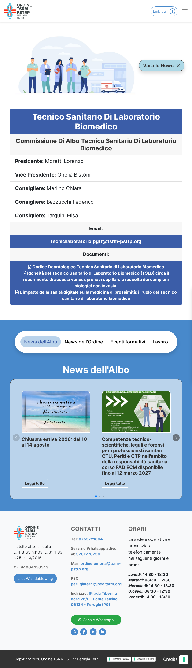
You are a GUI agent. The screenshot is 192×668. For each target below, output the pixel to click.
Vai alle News (159, 65)
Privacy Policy (120, 659)
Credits (170, 659)
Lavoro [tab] (160, 342)
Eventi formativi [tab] (128, 342)
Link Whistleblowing (35, 578)
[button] (176, 437)
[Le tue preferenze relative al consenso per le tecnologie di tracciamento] (183, 659)
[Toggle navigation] (182, 11)
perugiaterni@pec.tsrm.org (96, 584)
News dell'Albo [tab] (40, 342)
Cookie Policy (145, 659)
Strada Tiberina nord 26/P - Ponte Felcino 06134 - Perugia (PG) (94, 599)
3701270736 (88, 554)
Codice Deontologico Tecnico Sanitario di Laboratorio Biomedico (97, 266)
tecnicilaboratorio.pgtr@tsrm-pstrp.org (96, 241)
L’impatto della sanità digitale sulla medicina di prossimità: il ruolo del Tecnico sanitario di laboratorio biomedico (98, 295)
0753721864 (91, 539)
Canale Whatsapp (97, 619)
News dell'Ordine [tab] (84, 342)
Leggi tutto (35, 483)
